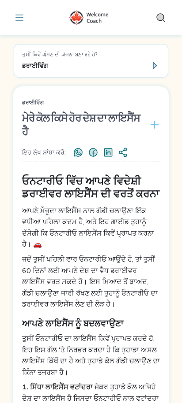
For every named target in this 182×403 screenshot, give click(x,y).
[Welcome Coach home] (91, 17)
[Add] (153, 124)
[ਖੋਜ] (161, 18)
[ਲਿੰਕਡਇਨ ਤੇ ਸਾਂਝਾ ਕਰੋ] (108, 152)
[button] (91, 61)
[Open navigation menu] (21, 18)
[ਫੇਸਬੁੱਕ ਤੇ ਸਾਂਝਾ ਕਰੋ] (93, 152)
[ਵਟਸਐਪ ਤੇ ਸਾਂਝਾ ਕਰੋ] (78, 152)
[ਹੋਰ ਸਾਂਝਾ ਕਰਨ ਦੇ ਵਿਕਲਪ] (123, 152)
